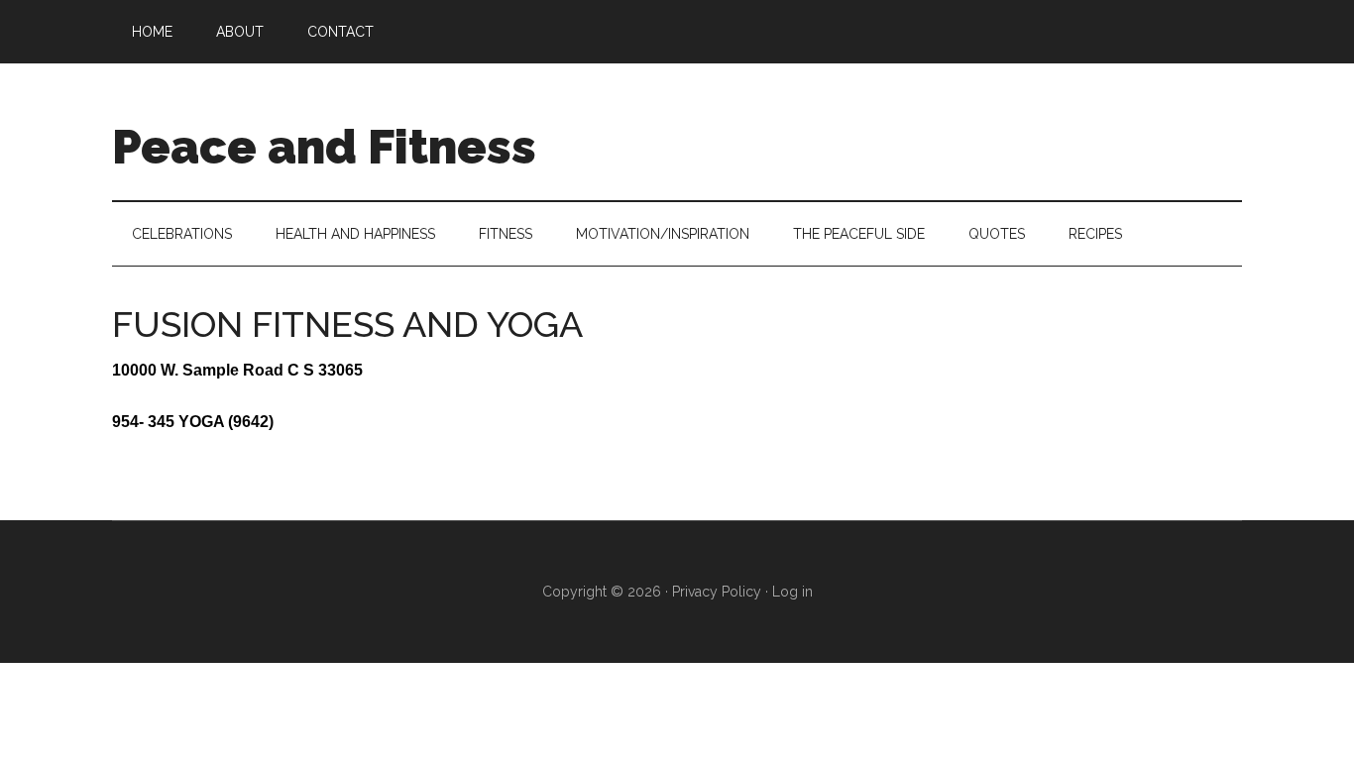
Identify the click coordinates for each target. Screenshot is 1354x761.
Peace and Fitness (324, 146)
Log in (792, 591)
